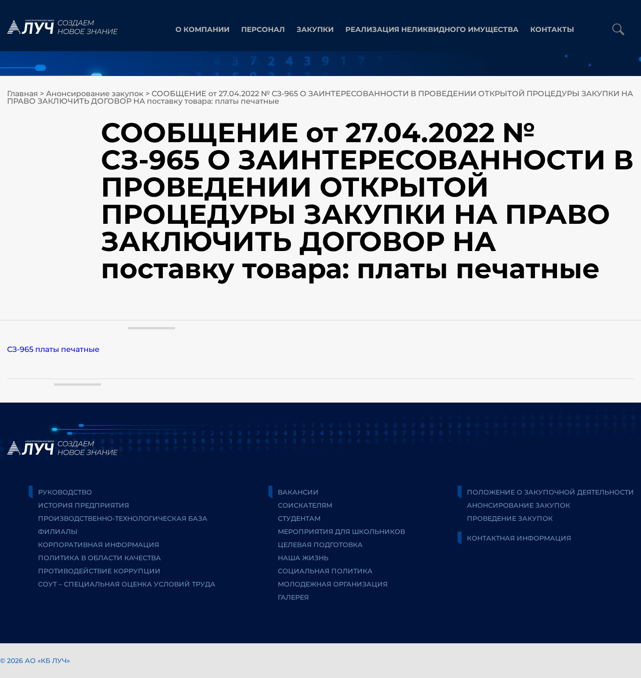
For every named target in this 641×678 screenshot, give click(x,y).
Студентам (299, 518)
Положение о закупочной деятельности (550, 492)
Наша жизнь (303, 558)
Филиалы (57, 531)
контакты (552, 29)
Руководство (65, 492)
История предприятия (83, 505)
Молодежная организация (333, 584)
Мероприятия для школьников (341, 531)
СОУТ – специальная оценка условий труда (126, 584)
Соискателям (305, 505)
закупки (315, 29)
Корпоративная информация (98, 545)
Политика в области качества (99, 558)
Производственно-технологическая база (122, 518)
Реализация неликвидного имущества (432, 29)
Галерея (293, 597)
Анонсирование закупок (95, 93)
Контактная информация (519, 538)
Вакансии (298, 492)
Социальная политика (325, 571)
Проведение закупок (510, 518)
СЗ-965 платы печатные (53, 349)
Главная (22, 93)
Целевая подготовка (320, 545)
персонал (263, 29)
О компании (202, 29)
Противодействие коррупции (99, 571)
